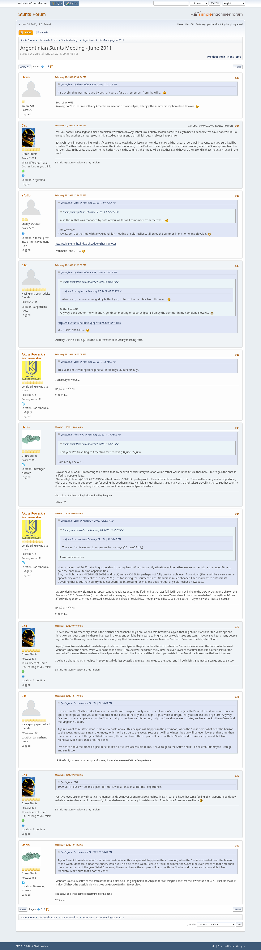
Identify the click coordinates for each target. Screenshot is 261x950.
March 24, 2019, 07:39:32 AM (69, 774)
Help (213, 946)
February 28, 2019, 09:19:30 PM (70, 265)
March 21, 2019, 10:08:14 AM (69, 427)
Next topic (234, 56)
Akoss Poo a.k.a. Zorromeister (34, 356)
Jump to (191, 924)
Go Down (24, 66)
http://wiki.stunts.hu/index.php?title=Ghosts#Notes (85, 243)
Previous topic (216, 56)
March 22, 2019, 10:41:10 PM (69, 695)
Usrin (26, 427)
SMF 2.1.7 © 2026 (24, 946)
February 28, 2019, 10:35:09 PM (70, 354)
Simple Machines (41, 946)
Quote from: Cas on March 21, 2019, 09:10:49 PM (86, 703)
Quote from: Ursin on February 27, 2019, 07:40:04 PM (88, 202)
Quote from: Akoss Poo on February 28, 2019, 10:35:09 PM (91, 434)
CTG (25, 265)
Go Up (22, 909)
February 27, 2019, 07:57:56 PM (70, 125)
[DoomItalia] (23, 233)
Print (238, 66)
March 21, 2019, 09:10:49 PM (69, 625)
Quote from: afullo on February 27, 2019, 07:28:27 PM (89, 84)
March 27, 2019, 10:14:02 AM (69, 844)
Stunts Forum (32, 14)
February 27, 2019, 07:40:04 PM (70, 77)
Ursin (26, 77)
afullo (26, 195)
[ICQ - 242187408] (23, 171)
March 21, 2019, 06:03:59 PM (69, 513)
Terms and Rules (226, 946)
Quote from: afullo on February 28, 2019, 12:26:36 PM (89, 272)
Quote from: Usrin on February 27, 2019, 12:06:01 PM (88, 361)
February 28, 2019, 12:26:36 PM (70, 195)
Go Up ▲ (240, 946)
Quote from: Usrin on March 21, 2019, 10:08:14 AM (87, 520)
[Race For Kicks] (23, 175)
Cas (24, 125)
